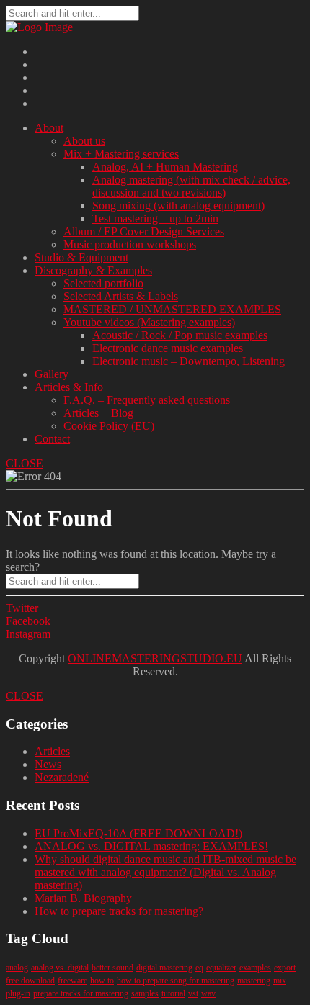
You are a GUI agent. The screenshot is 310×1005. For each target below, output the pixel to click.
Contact (52, 439)
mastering (253, 980)
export (285, 968)
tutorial (173, 993)
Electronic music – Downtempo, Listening (188, 361)
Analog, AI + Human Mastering (165, 167)
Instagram (28, 634)
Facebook (28, 621)
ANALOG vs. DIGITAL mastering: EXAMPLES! (151, 846)
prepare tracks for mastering (80, 993)
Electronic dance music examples (167, 348)
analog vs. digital (60, 968)
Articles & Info (69, 387)
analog (17, 968)
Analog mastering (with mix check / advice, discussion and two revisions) (191, 186)
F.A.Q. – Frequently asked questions (146, 400)
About (49, 128)
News (48, 764)
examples (255, 968)
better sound (112, 968)
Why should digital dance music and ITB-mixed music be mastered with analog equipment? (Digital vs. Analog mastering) (165, 872)
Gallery (51, 374)
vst (193, 993)
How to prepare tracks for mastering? (119, 911)
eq (199, 968)
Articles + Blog (98, 413)
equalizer (221, 968)
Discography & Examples (93, 270)
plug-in (18, 993)
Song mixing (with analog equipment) (178, 205)
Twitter (22, 608)
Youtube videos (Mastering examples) (149, 322)
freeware (72, 980)
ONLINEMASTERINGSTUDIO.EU (155, 658)
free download (30, 980)
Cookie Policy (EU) (108, 426)
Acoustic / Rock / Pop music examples (179, 335)
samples (145, 993)
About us (84, 141)
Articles (52, 751)
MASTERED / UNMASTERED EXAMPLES (172, 309)
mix (279, 980)
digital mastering (164, 968)
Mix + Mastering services (121, 154)
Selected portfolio (103, 283)
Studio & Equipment (81, 257)
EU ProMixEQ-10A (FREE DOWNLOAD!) (138, 833)
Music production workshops (129, 244)
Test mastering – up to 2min (155, 218)
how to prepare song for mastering (175, 980)
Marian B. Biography (83, 898)
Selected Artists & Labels (120, 296)
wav (208, 993)
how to (102, 980)
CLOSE (24, 463)
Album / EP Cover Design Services (143, 231)
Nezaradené (62, 777)
